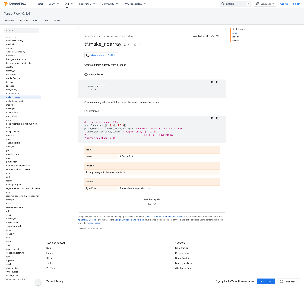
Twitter (50, 263)
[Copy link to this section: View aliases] (106, 74)
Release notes (182, 253)
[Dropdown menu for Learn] (59, 4)
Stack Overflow (182, 258)
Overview (9, 20)
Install (40, 3)
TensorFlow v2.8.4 (17, 14)
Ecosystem (85, 3)
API (67, 3)
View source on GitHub (103, 55)
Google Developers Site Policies (129, 220)
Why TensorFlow (133, 3)
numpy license (93, 223)
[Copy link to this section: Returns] (97, 166)
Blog (48, 248)
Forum (49, 253)
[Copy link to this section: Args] (94, 150)
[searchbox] (21, 30)
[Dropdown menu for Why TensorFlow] (145, 4)
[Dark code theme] (212, 82)
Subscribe (265, 281)
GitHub (284, 3)
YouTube (50, 268)
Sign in (296, 4)
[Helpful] (212, 36)
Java (45, 20)
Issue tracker (181, 248)
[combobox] (235, 4)
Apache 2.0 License (87, 220)
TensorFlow (89, 36)
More (57, 20)
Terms (49, 281)
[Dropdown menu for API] (72, 4)
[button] (152, 74)
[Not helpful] (217, 36)
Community (108, 3)
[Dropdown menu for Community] (118, 4)
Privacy (59, 281)
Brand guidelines (183, 263)
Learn (52, 3)
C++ (35, 20)
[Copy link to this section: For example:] (102, 111)
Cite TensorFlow (183, 268)
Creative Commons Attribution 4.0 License (164, 216)
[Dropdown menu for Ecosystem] (95, 4)
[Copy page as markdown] (135, 44)
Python (24, 20)
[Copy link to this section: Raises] (96, 182)
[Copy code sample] (217, 82)
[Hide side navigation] (38, 282)
